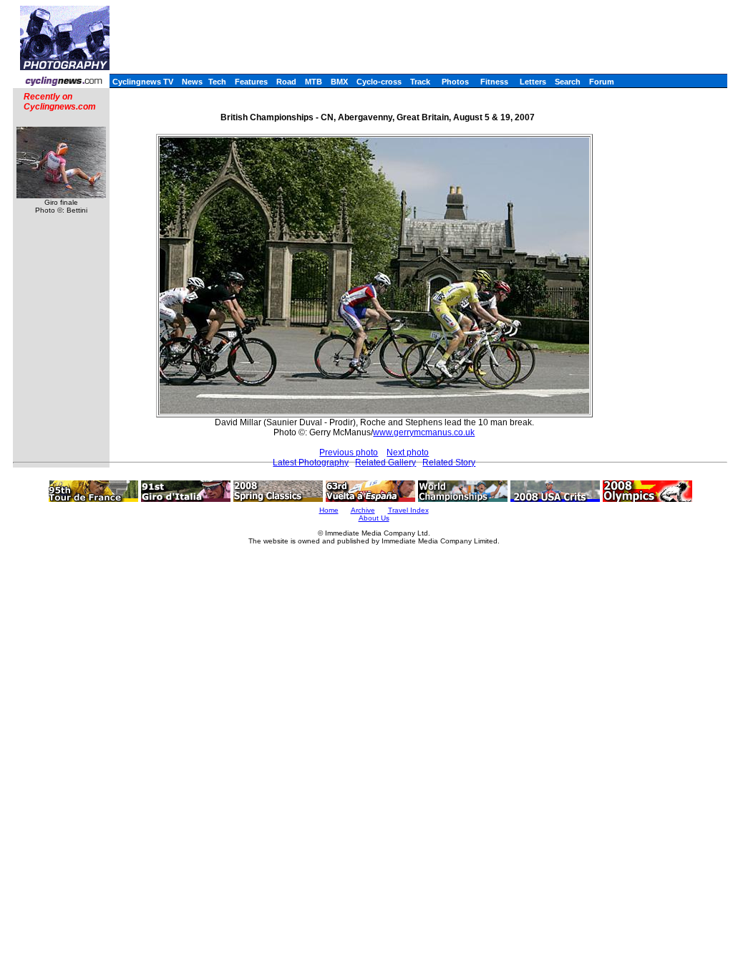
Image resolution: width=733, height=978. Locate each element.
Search (568, 81)
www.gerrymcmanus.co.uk (424, 432)
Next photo (408, 452)
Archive (363, 510)
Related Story (448, 462)
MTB (313, 81)
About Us (374, 518)
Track (420, 81)
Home (329, 510)
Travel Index (408, 510)
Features (251, 81)
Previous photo (348, 452)
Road (286, 81)
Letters (533, 81)
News (192, 81)
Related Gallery (385, 462)
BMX (339, 81)
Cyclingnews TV (142, 81)
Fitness (494, 81)
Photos (455, 81)
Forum (601, 81)
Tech (217, 81)
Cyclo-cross (379, 81)
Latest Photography (311, 462)
